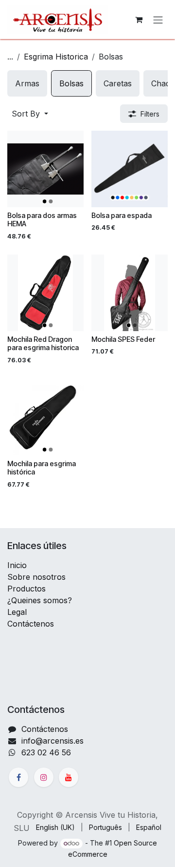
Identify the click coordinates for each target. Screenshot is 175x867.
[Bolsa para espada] (129, 169)
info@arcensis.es (52, 741)
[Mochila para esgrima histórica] (45, 417)
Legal (17, 612)
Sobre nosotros (36, 577)
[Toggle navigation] (158, 19)
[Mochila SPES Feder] (129, 293)
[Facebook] (18, 777)
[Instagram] (43, 777)
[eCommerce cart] (138, 19)
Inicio (17, 565)
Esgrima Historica (56, 56)
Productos (26, 588)
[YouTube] (68, 777)
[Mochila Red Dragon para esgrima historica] (45, 293)
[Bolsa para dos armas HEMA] (45, 169)
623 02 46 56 (46, 752)
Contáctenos (30, 624)
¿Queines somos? (39, 600)
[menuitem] (27, 83)
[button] (29, 113)
